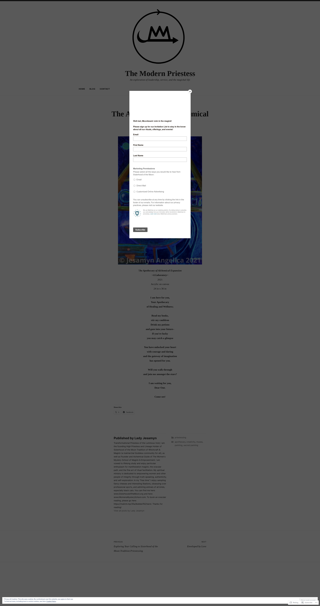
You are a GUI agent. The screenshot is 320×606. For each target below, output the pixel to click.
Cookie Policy (51, 601)
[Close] (190, 91)
